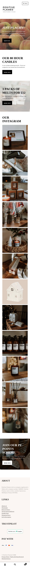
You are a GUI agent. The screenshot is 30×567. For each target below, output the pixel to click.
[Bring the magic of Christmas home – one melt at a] (15, 317)
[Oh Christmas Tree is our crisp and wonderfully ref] (15, 240)
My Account (5, 564)
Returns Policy (6, 510)
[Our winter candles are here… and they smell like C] (15, 188)
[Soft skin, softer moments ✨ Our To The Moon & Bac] (15, 343)
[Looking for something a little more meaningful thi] (15, 137)
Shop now (7, 40)
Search (15, 564)
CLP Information (6, 517)
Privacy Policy (5, 557)
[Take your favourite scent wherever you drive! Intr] (15, 420)
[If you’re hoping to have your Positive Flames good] (15, 266)
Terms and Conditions (8, 511)
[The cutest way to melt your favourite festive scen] (15, 291)
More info (7, 72)
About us (4, 506)
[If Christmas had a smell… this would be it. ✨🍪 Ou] (15, 368)
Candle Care (5, 513)
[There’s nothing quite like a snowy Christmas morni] (15, 394)
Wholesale (5, 508)
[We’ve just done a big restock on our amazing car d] (15, 163)
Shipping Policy (6, 515)
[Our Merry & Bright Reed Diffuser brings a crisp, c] (15, 214)
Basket (23, 563)
